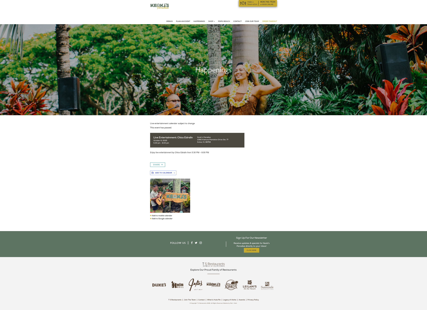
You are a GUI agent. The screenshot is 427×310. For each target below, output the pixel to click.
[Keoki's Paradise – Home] (159, 6)
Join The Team (190, 300)
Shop (211, 21)
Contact (237, 21)
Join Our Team (252, 21)
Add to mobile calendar (162, 216)
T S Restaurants (174, 300)
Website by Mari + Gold (230, 303)
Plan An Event (183, 21)
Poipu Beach (224, 21)
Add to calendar (163, 173)
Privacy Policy (253, 300)
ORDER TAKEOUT (269, 21)
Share (156, 164)
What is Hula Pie (214, 300)
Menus (169, 21)
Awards (242, 300)
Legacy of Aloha (229, 300)
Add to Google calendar (162, 219)
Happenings (199, 21)
